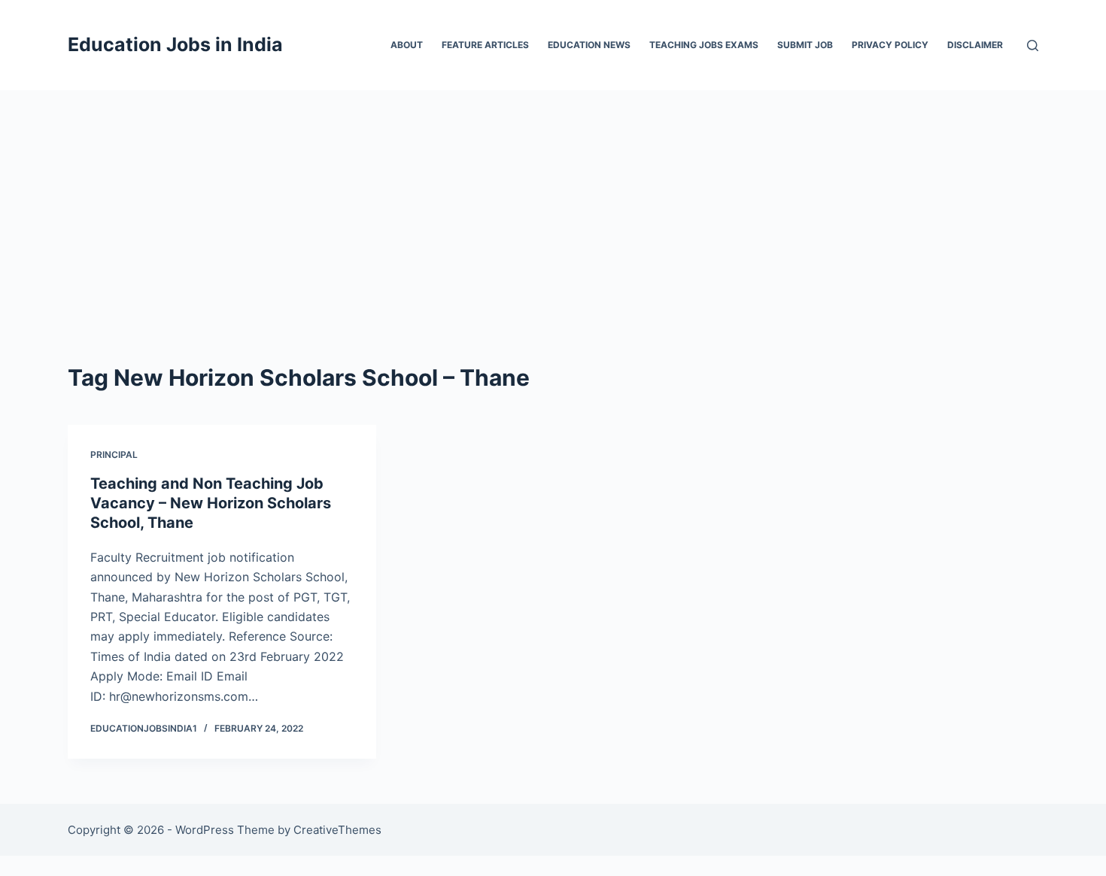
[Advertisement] (553, 203)
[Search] (1032, 45)
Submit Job (805, 44)
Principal (114, 454)
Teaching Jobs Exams (703, 44)
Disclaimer (975, 44)
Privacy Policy (890, 44)
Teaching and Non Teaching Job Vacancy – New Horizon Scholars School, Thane (210, 503)
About (406, 44)
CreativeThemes (337, 830)
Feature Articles (485, 44)
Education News (589, 44)
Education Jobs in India (175, 44)
